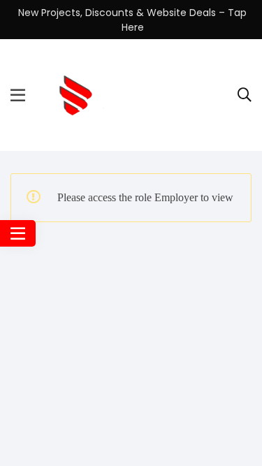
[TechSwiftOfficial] (74, 94)
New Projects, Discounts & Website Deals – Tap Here (132, 20)
